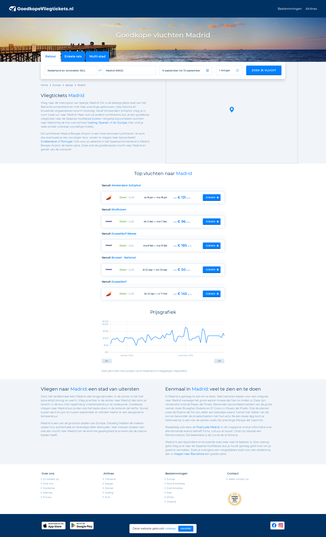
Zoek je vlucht (264, 70)
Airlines (311, 9)
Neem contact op (239, 479)
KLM (107, 497)
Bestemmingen (290, 9)
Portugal (66, 141)
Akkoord (186, 528)
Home (44, 85)
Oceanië (171, 501)
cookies (170, 528)
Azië (169, 492)
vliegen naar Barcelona (189, 454)
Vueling (92, 122)
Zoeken (210, 197)
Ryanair (104, 122)
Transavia (110, 479)
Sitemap (47, 492)
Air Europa (120, 122)
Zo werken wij (51, 479)
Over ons (48, 483)
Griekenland (49, 141)
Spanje (69, 85)
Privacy (47, 497)
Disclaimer (49, 488)
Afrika (170, 497)
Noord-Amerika (176, 483)
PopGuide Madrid (207, 427)
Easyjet (109, 483)
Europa (56, 85)
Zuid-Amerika (174, 488)
